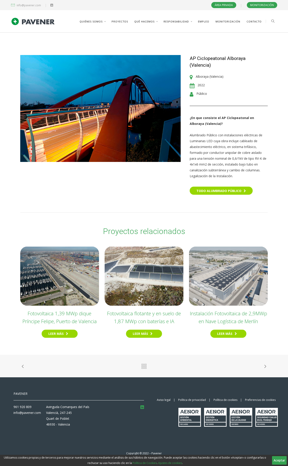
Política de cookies (225, 400)
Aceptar (279, 460)
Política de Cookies (145, 463)
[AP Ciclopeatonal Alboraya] (100, 108)
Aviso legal (164, 400)
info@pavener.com (29, 5)
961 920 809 (23, 407)
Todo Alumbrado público (218, 191)
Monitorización (262, 5)
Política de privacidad (192, 400)
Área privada (224, 5)
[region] (144, 460)
